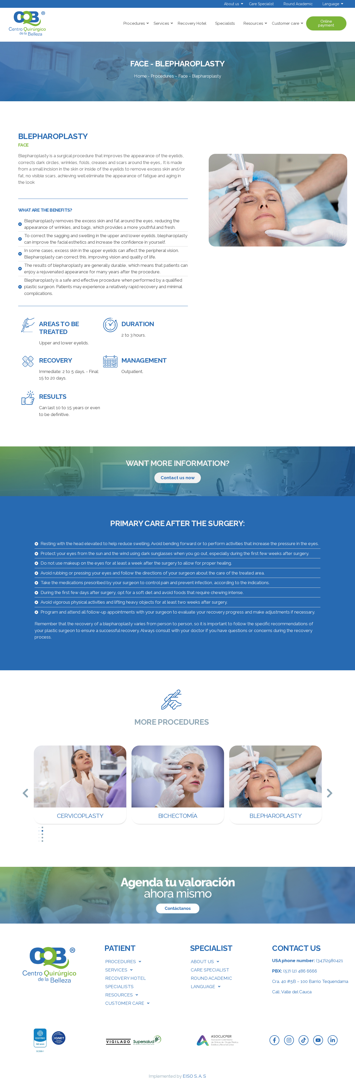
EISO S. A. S (194, 1076)
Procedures (134, 23)
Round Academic (298, 4)
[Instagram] (289, 1040)
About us (231, 4)
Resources (253, 23)
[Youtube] (318, 1040)
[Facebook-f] (274, 1040)
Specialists (225, 23)
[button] (25, 793)
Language (331, 4)
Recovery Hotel (192, 23)
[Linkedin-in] (333, 1040)
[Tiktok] (303, 1040)
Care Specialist (261, 4)
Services (161, 23)
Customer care (285, 23)
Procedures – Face (169, 76)
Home (140, 76)
